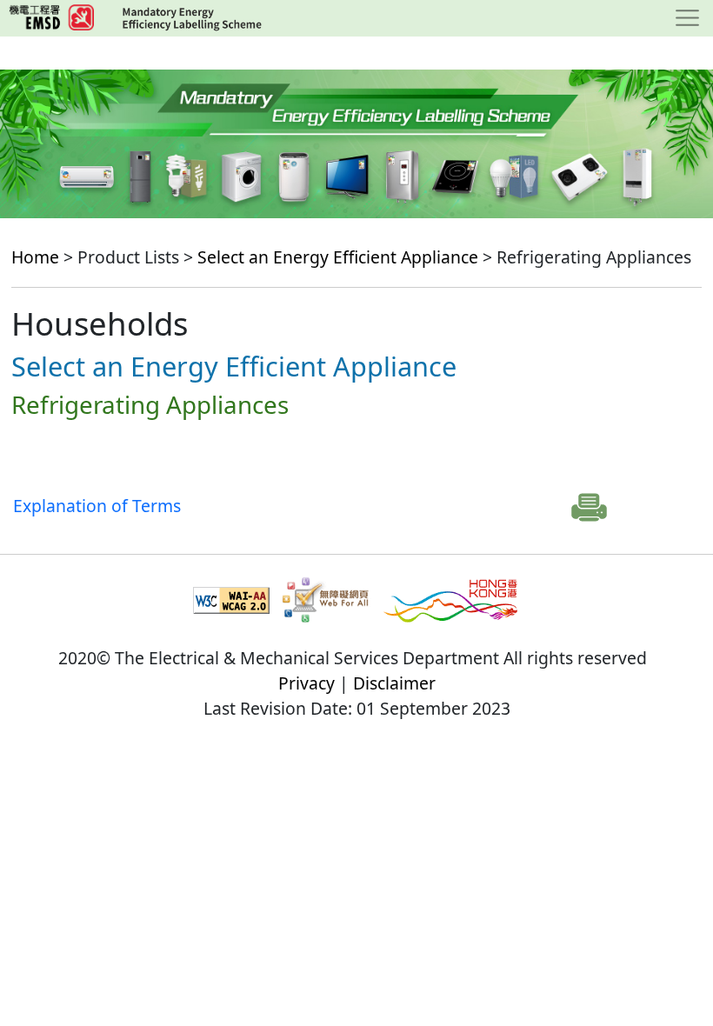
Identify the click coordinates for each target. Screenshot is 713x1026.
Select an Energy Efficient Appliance (337, 257)
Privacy (306, 683)
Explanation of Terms (97, 505)
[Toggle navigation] (687, 18)
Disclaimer (394, 683)
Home (35, 257)
